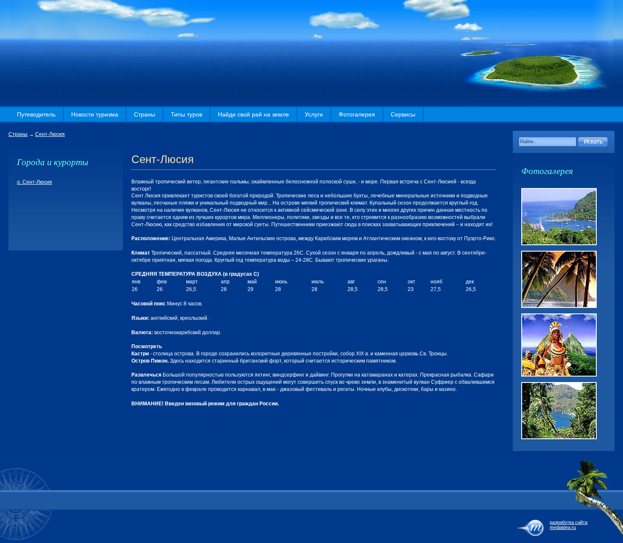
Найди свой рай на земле (253, 114)
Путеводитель (36, 114)
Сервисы (403, 114)
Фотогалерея (357, 114)
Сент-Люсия (50, 134)
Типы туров (186, 114)
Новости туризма (94, 114)
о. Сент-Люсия (34, 182)
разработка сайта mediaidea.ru (568, 525)
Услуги (314, 114)
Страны (144, 114)
